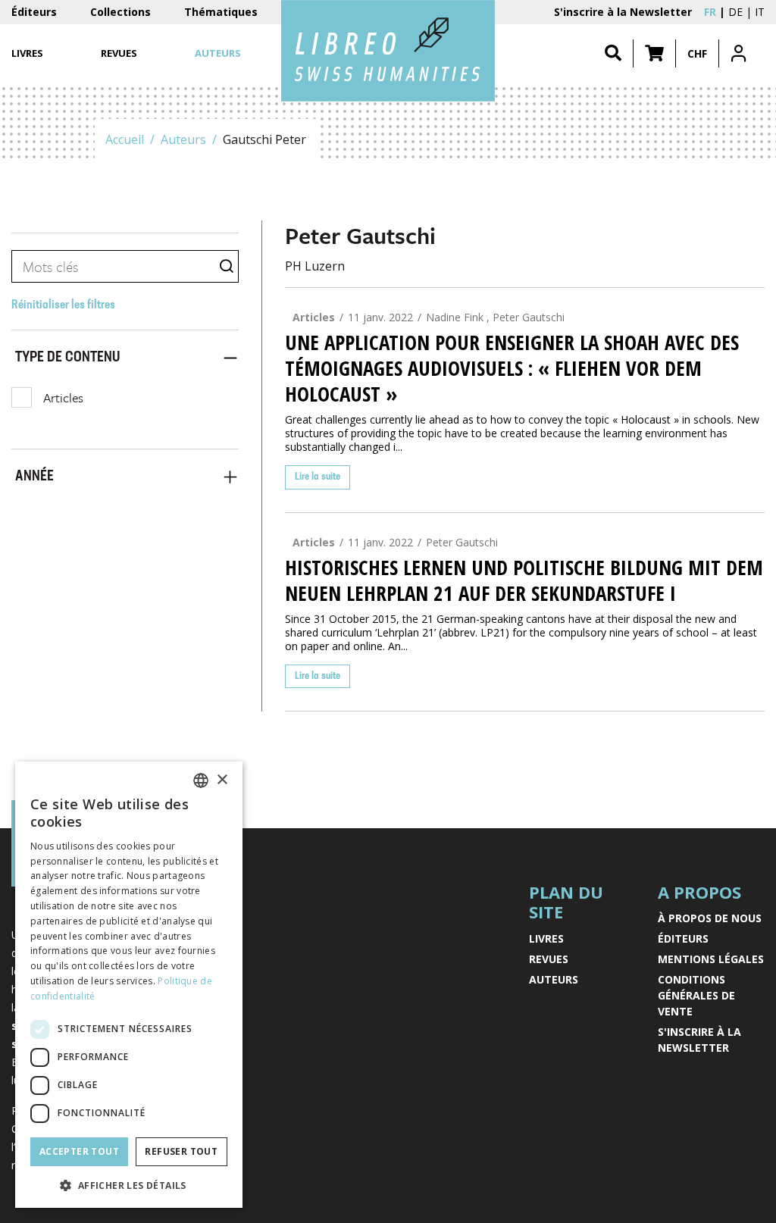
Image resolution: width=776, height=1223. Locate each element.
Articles (63, 397)
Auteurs (183, 139)
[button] (654, 53)
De (735, 12)
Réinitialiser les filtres (63, 305)
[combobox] (200, 780)
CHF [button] (697, 53)
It (760, 12)
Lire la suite (317, 477)
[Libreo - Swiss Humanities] (388, 51)
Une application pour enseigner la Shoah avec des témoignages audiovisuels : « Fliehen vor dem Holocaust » (512, 368)
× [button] (221, 780)
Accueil (124, 139)
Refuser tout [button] (181, 1151)
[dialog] (128, 985)
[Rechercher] (613, 53)
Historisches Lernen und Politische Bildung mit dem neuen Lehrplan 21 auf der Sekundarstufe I (524, 580)
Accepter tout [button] (79, 1151)
